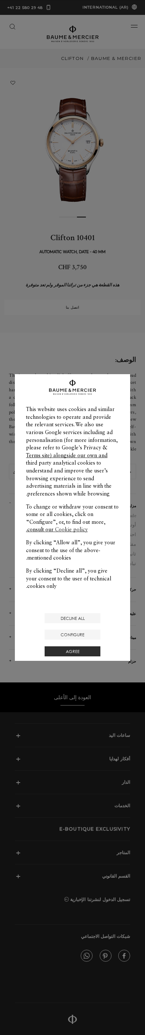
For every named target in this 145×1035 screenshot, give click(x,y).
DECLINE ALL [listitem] (73, 618)
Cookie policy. (57, 529)
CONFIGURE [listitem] (72, 634)
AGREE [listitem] (73, 651)
